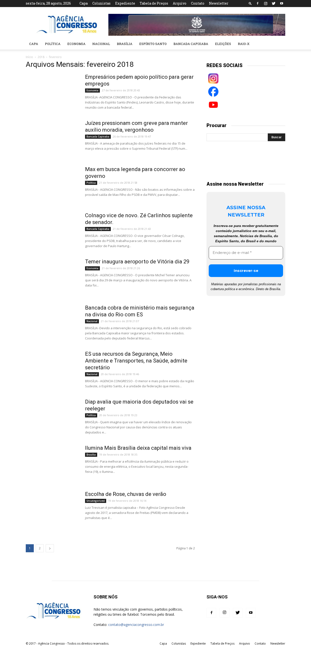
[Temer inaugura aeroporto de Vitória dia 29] (52, 276)
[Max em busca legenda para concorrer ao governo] (52, 184)
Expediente (125, 3)
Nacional (101, 44)
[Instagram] (265, 3)
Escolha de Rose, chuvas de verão (125, 494)
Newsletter (218, 3)
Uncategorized (95, 500)
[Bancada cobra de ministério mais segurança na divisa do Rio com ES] (52, 322)
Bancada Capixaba (190, 44)
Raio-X (244, 44)
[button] (250, 3)
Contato (197, 3)
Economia (76, 44)
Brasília (124, 44)
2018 (41, 57)
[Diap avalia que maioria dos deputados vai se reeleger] (52, 416)
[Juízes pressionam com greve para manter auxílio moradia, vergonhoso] (52, 138)
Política (52, 44)
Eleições (223, 44)
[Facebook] (257, 3)
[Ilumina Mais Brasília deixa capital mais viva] (52, 463)
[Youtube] (281, 3)
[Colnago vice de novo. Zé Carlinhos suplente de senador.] (52, 230)
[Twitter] (273, 3)
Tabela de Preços (154, 3)
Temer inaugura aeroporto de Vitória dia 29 (137, 262)
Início (29, 57)
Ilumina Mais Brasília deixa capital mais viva (138, 448)
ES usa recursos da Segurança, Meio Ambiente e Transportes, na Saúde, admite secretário (136, 361)
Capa (83, 3)
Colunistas (101, 3)
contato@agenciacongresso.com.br (136, 624)
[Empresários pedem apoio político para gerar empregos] (52, 92)
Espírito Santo (153, 44)
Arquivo (179, 3)
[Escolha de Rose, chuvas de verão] (52, 509)
